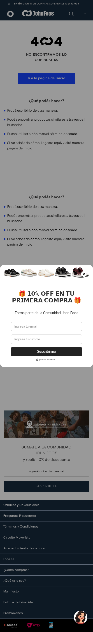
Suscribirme (46, 351)
